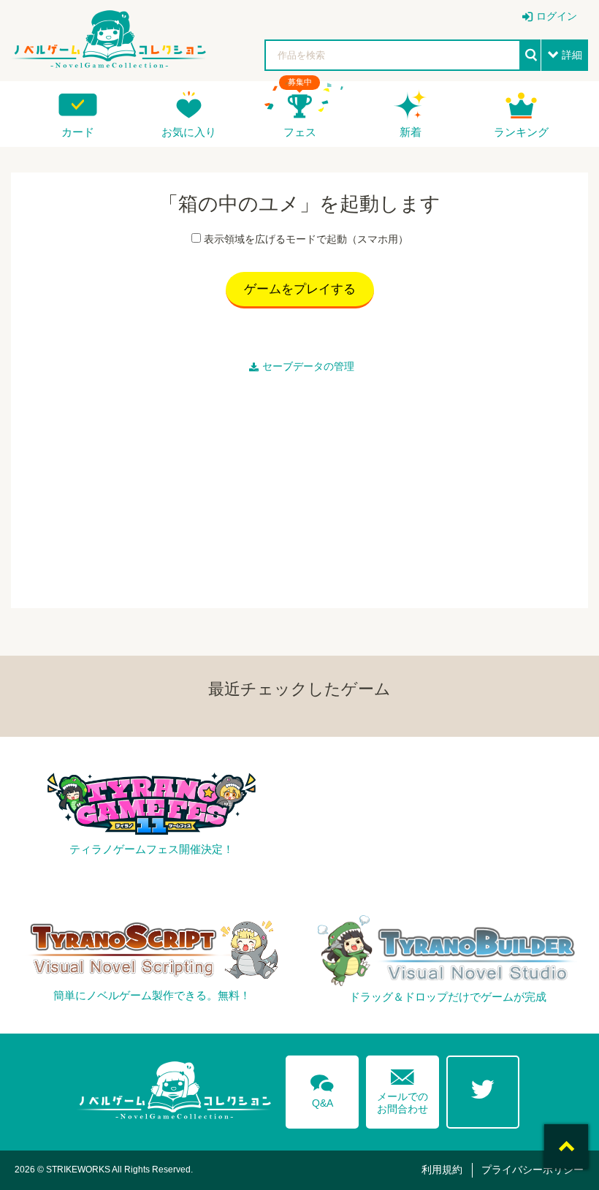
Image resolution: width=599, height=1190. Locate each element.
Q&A (322, 1088)
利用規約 (441, 1169)
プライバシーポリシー (532, 1169)
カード (77, 132)
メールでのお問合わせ (402, 1088)
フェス (299, 132)
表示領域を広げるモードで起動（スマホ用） (306, 239)
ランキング (521, 132)
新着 (410, 132)
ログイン (556, 16)
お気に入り (188, 132)
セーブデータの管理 (308, 366)
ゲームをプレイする (300, 289)
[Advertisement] (299, 487)
